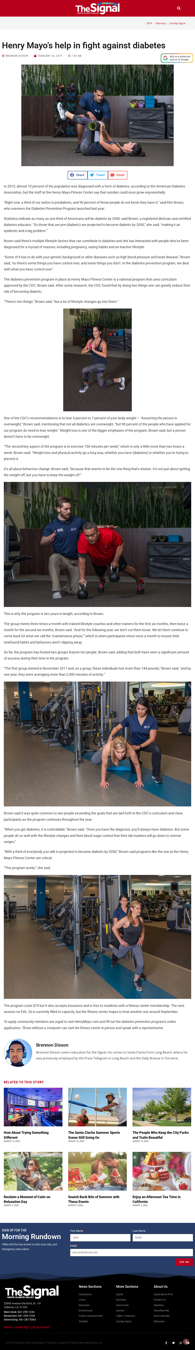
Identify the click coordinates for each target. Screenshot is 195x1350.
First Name (77, 1230)
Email (73, 1245)
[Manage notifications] (186, 1342)
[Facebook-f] (166, 1343)
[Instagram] (180, 1343)
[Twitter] (173, 1343)
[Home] (142, 23)
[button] (16, 9)
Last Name (139, 1230)
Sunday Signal (177, 23)
